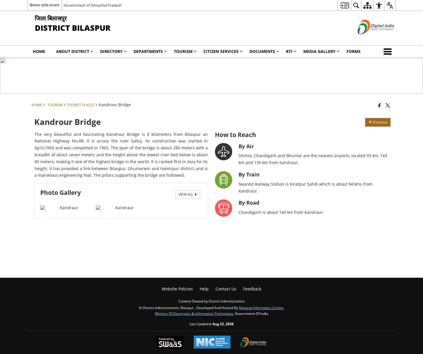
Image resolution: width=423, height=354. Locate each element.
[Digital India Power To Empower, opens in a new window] (253, 343)
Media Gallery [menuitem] (319, 51)
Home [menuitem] (39, 51)
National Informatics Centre (261, 307)
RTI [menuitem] (289, 51)
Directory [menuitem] (111, 51)
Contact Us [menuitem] (226, 289)
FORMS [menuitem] (353, 51)
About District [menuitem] (72, 51)
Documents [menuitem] (262, 51)
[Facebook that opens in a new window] (379, 105)
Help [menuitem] (204, 289)
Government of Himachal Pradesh (93, 5)
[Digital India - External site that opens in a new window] (369, 39)
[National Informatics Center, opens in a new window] (212, 342)
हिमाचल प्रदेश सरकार (44, 5)
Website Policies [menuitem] (177, 289)
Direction (379, 122)
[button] (389, 51)
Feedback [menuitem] (252, 289)
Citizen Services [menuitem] (221, 51)
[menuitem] (344, 5)
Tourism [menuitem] (183, 51)
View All (186, 194)
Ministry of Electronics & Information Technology (194, 313)
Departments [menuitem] (148, 51)
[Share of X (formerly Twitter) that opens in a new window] (387, 105)
